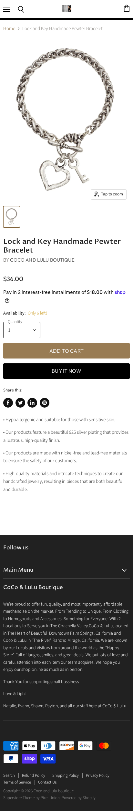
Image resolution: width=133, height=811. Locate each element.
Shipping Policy (65, 775)
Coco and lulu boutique (42, 260)
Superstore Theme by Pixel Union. (32, 798)
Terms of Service (17, 782)
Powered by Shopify (79, 798)
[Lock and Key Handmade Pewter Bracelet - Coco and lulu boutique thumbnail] (12, 216)
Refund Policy (33, 775)
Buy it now (66, 371)
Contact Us (47, 782)
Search (9, 775)
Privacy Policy (97, 775)
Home (9, 28)
